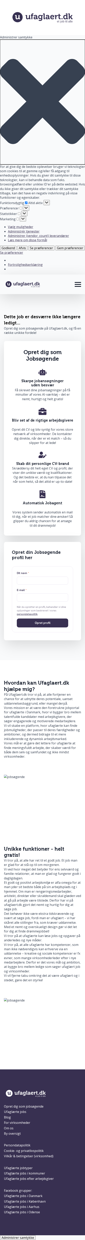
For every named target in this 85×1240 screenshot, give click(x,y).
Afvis (22, 248)
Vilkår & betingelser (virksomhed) (28, 1156)
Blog (7, 1117)
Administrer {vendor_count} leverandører (38, 236)
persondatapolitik (27, 614)
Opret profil (42, 623)
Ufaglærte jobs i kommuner (24, 1173)
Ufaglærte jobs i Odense (22, 1212)
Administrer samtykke (18, 1237)
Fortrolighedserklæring (25, 264)
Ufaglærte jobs (15, 1112)
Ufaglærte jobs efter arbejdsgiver (29, 1178)
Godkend (8, 248)
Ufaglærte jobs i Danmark (23, 1196)
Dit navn (23, 573)
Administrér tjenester (24, 231)
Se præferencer (41, 248)
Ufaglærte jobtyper (18, 1168)
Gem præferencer (70, 248)
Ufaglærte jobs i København (25, 1201)
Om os (8, 1128)
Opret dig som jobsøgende (23, 1106)
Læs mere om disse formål (27, 240)
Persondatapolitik (17, 1145)
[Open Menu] (78, 284)
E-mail (22, 590)
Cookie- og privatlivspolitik (24, 1151)
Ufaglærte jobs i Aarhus (21, 1207)
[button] (42, 102)
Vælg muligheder (20, 227)
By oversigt (12, 1133)
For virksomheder (17, 1122)
